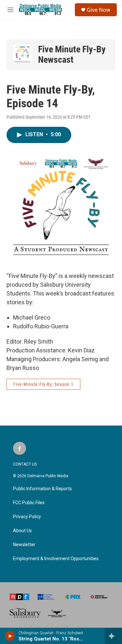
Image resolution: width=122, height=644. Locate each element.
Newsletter (24, 544)
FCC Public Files (29, 502)
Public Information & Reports (42, 488)
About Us (22, 530)
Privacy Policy (27, 516)
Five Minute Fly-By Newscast (72, 54)
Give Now (98, 10)
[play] (10, 636)
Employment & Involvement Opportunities (56, 558)
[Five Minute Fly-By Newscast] (22, 54)
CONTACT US (25, 464)
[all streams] (113, 636)
